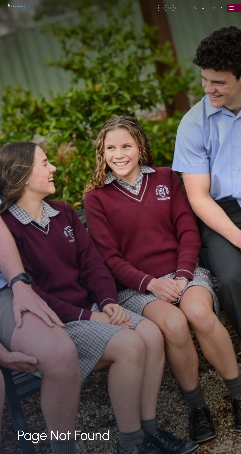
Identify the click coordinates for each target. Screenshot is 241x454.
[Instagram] (165, 8)
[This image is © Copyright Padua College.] (16, 5)
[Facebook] (158, 8)
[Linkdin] (173, 8)
